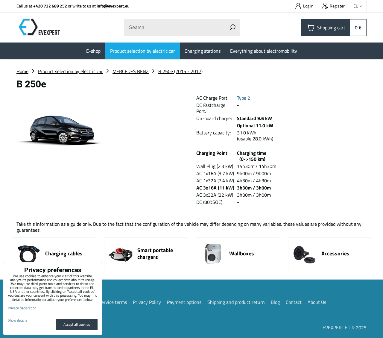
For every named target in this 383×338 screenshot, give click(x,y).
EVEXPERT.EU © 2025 (345, 327)
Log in (308, 6)
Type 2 (243, 97)
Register (337, 6)
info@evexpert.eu (113, 6)
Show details (17, 320)
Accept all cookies (76, 324)
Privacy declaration (22, 308)
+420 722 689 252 (50, 6)
